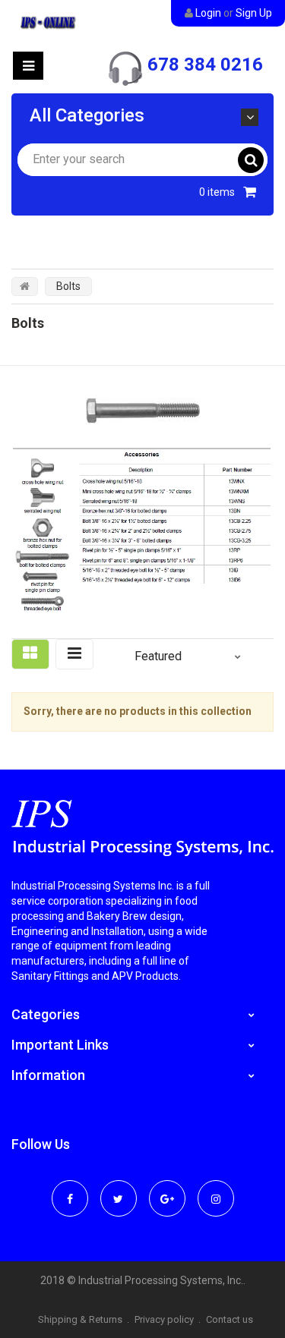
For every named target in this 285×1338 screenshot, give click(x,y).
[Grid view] (30, 654)
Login (208, 13)
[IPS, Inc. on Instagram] (215, 1188)
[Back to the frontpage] (25, 286)
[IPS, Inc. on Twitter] (118, 1188)
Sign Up (254, 13)
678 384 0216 (205, 64)
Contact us (229, 1319)
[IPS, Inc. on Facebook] (69, 1188)
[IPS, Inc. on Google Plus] (167, 1188)
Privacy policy (164, 1319)
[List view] (74, 654)
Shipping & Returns (80, 1319)
